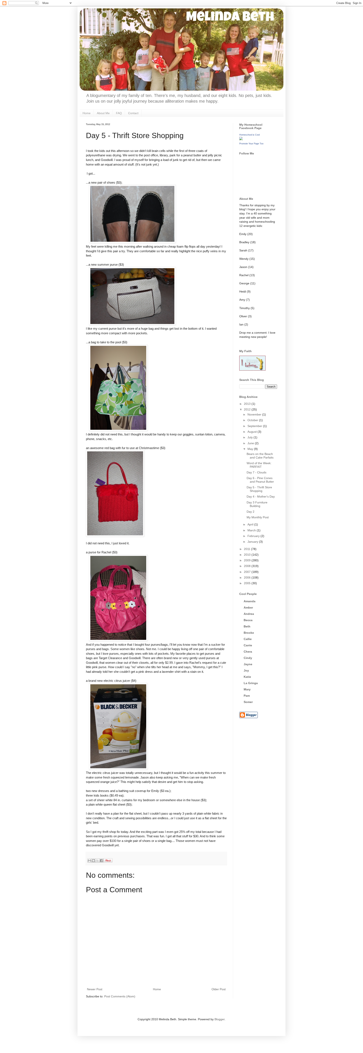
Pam (247, 695)
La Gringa (251, 683)
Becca (248, 620)
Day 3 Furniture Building (257, 504)
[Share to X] (97, 860)
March (252, 530)
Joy (246, 670)
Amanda (249, 601)
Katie (247, 676)
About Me (103, 113)
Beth (247, 626)
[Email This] (89, 860)
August (252, 431)
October (253, 420)
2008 (247, 566)
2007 (247, 572)
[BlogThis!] (93, 860)
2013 (247, 403)
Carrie (248, 645)
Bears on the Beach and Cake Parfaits (260, 455)
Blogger (219, 1019)
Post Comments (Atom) (119, 996)
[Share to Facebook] (101, 860)
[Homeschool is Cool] (241, 139)
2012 (247, 409)
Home (87, 113)
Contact (133, 113)
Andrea (249, 613)
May (250, 449)
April (250, 524)
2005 (247, 583)
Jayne (248, 664)
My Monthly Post (258, 517)
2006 (247, 577)
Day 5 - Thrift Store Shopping (259, 489)
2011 (247, 549)
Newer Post (94, 989)
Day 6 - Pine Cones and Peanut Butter (260, 479)
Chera (248, 651)
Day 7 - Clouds (256, 472)
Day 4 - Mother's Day (261, 496)
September (255, 426)
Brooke (249, 632)
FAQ (119, 113)
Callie (248, 639)
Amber (248, 607)
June (251, 443)
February (253, 536)
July (250, 437)
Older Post (219, 989)
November (254, 414)
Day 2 (250, 511)
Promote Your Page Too (251, 143)
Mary (247, 689)
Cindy (248, 658)
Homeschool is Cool (249, 134)
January (253, 541)
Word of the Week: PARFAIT (259, 464)
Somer (248, 702)
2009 (247, 560)
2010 (247, 554)
